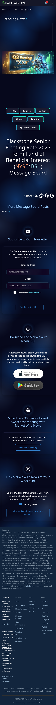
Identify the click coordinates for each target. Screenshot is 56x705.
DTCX (10, 32)
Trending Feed (20, 638)
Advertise (5, 624)
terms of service (35, 292)
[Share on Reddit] (41, 196)
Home (4, 9)
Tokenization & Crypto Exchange (8, 678)
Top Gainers (19, 628)
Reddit (44, 627)
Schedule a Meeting (28, 447)
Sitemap (18, 642)
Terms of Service (32, 602)
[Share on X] (36, 196)
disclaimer (30, 586)
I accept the (30, 292)
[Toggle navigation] (52, 3)
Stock (11, 9)
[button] (39, 3)
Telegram (45, 620)
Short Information (20, 623)
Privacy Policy (34, 608)
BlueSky (45, 616)
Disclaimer (32, 611)
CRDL (36, 32)
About (17, 601)
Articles (36, 119)
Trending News (14, 19)
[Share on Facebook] (46, 196)
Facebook (45, 605)
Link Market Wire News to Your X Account (28, 512)
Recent (5, 211)
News (20, 119)
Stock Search (20, 605)
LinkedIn (45, 612)
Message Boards (18, 617)
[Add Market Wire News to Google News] (51, 196)
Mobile (28, 278)
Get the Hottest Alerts (29, 307)
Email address (28, 264)
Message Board (29, 127)
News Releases (21, 609)
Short (43, 111)
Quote (28, 111)
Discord (45, 623)
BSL (16, 9)
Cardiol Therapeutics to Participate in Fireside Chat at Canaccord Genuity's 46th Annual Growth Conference (40, 45)
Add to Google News (47, 631)
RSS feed (45, 601)
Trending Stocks (30, 504)
